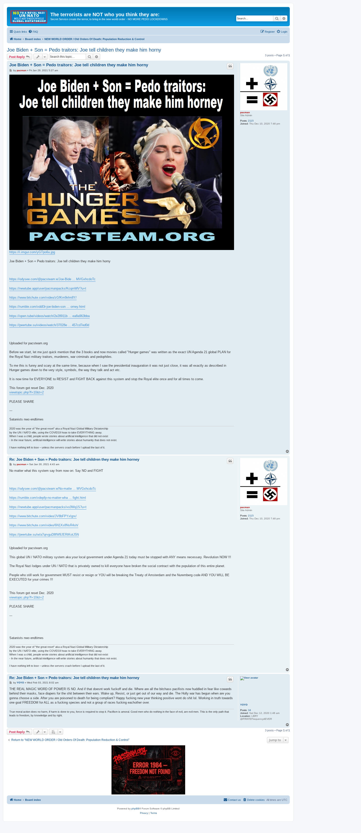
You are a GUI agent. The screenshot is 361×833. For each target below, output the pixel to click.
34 (249, 710)
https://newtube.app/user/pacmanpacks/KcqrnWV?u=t (47, 288)
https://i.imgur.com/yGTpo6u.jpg (32, 252)
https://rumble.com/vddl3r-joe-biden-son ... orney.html (47, 306)
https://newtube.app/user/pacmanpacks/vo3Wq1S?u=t (47, 507)
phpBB (135, 808)
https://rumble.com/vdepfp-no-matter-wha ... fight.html (47, 498)
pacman (245, 112)
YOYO (244, 704)
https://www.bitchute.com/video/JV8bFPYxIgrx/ (43, 516)
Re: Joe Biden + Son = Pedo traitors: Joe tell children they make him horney (74, 459)
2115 (251, 120)
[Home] (29, 16)
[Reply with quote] (230, 66)
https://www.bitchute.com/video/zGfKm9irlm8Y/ (43, 297)
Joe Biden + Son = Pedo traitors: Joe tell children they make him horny (84, 50)
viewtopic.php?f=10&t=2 (26, 392)
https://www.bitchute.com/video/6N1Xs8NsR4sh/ (43, 525)
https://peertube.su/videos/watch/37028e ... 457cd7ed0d (49, 325)
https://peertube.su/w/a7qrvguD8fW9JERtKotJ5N (44, 534)
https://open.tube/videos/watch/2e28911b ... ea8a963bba (49, 316)
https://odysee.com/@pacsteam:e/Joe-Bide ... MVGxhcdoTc (52, 279)
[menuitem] (33, 32)
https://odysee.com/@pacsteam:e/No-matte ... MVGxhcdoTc (52, 488)
